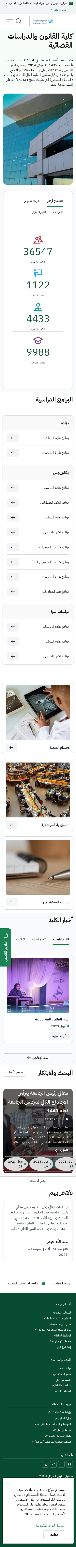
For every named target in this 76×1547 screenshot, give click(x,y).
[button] (13, 438)
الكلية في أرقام (55, 201)
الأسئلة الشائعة (63, 1391)
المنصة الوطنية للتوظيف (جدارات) (53, 1442)
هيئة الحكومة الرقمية (60, 1436)
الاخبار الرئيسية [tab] (61, 939)
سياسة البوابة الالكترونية (50, 1525)
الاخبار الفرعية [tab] (39, 939)
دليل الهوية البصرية (60, 1324)
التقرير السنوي (39, 212)
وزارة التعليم (64, 1418)
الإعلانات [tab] (20, 939)
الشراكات (58, 212)
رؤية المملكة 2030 (61, 1412)
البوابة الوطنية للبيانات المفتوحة (54, 1424)
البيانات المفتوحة (62, 1313)
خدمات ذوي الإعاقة (60, 1341)
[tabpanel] (38, 999)
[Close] (8, 1483)
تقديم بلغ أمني (63, 1380)
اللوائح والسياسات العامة (57, 1318)
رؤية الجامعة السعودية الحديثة (55, 1330)
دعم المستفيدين (62, 1374)
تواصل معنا (65, 1368)
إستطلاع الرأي (64, 1347)
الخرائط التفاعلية (62, 1336)
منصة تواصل (64, 1430)
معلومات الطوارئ (61, 1385)
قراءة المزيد (59, 1035)
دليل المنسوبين (32, 201)
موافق (54, 1534)
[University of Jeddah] (49, 21)
